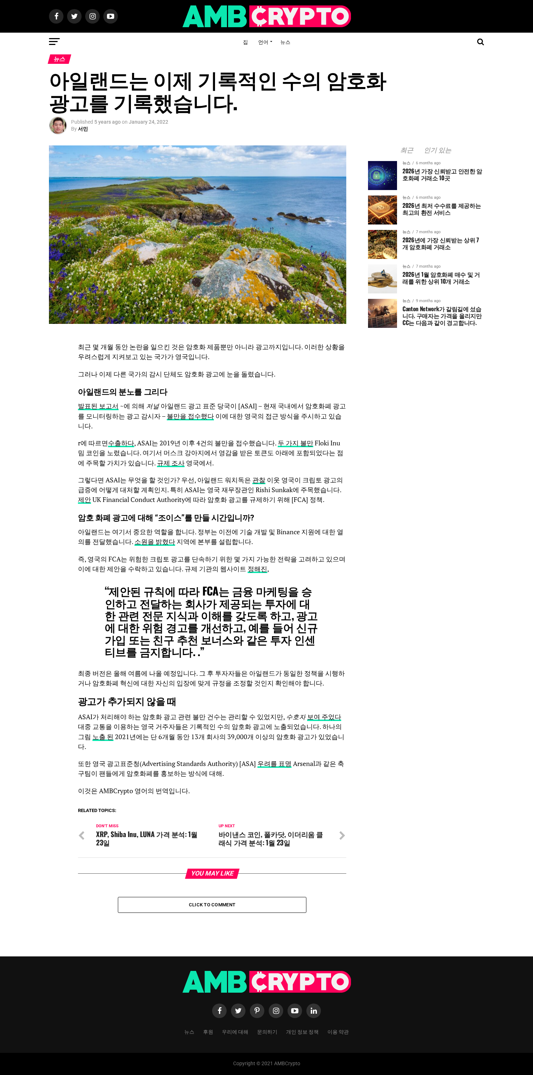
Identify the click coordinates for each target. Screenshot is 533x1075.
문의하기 (267, 1031)
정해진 (257, 569)
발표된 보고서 (98, 406)
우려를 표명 (274, 763)
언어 (263, 41)
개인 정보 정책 (302, 1031)
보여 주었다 (324, 717)
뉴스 (285, 41)
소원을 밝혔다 (155, 542)
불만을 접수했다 (190, 416)
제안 (84, 499)
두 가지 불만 (295, 443)
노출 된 (102, 737)
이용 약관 (338, 1031)
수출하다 (121, 443)
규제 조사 (171, 463)
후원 (208, 1031)
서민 (83, 129)
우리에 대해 (235, 1031)
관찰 (258, 480)
